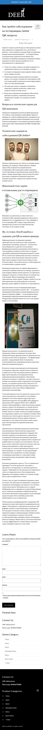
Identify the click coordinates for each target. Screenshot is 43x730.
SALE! (7, 647)
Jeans (7, 643)
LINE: (4, 624)
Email (4, 577)
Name (4, 569)
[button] (38, 690)
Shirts (7, 655)
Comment (5, 544)
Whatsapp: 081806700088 (11, 628)
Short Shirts (9, 659)
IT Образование (25, 39)
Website (4, 585)
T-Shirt (7, 663)
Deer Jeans (8, 39)
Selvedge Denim (10, 651)
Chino (7, 639)
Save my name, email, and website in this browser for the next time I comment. (21, 596)
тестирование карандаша (17, 59)
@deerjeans (10, 624)
